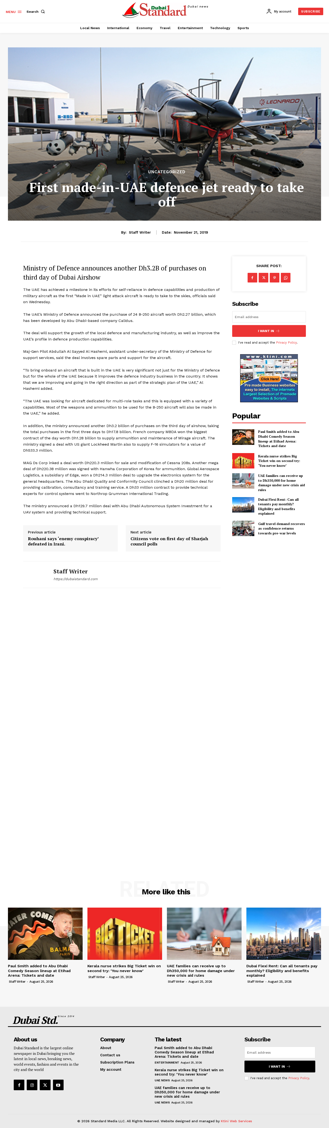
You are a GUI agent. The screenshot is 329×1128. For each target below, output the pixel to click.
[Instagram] (32, 1085)
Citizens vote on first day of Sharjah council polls (169, 541)
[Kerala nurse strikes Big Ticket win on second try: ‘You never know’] (243, 460)
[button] (36, 11)
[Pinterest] (274, 277)
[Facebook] (252, 277)
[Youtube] (58, 1085)
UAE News (162, 1080)
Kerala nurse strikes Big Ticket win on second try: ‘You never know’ (279, 461)
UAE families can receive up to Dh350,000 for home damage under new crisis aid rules (281, 482)
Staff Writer (140, 232)
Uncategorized (166, 172)
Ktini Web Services (236, 1121)
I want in (266, 331)
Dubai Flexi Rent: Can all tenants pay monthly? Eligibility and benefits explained (278, 506)
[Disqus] (122, 663)
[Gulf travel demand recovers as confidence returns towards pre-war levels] (243, 528)
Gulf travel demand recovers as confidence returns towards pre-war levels (281, 528)
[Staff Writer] (34, 574)
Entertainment (167, 1062)
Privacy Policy (286, 342)
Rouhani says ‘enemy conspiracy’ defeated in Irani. (63, 541)
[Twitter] (263, 277)
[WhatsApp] (285, 277)
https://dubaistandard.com (75, 579)
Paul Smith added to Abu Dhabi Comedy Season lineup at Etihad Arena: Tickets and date (278, 438)
